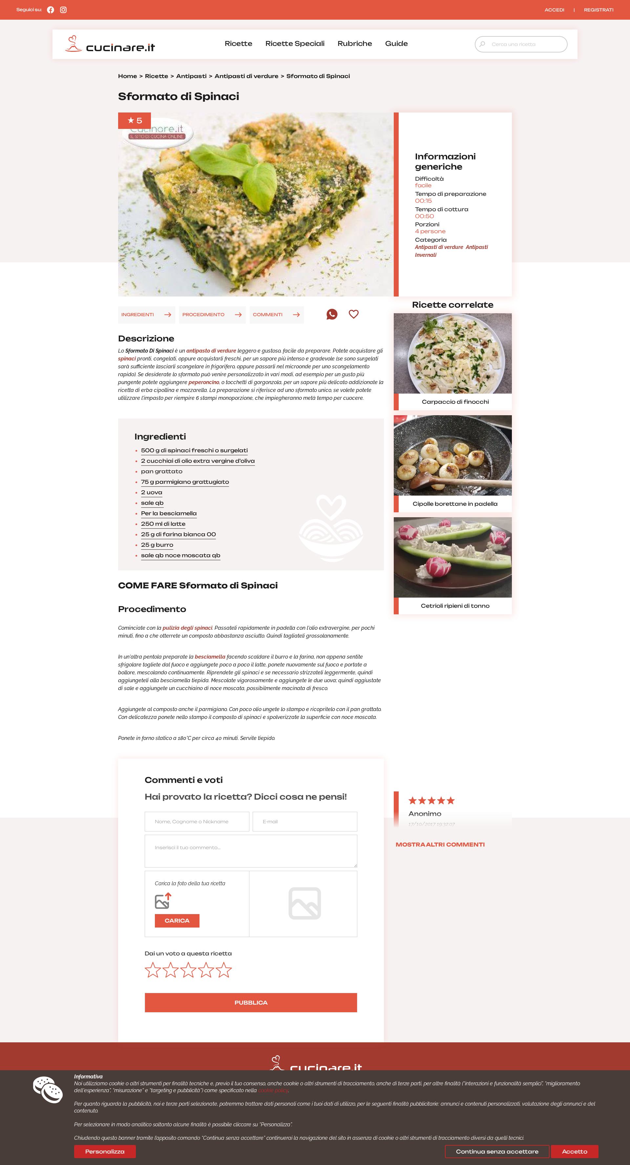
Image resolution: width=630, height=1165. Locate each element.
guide (396, 43)
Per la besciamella (169, 513)
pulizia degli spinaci (187, 628)
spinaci (127, 359)
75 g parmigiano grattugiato (185, 482)
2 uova (151, 492)
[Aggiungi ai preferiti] (354, 315)
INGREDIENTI (137, 314)
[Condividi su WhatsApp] (332, 318)
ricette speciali (295, 43)
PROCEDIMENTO (203, 314)
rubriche (355, 43)
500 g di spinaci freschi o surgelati (194, 450)
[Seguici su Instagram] (62, 9)
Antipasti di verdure (439, 247)
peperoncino (203, 382)
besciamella (210, 657)
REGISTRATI (599, 9)
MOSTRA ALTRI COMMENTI (440, 844)
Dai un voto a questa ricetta (188, 953)
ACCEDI (554, 9)
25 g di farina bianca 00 (178, 534)
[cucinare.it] (110, 43)
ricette (238, 43)
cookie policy (273, 1090)
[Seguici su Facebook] (49, 9)
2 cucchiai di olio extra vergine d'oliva (198, 461)
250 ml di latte (163, 524)
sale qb (152, 503)
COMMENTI (268, 314)
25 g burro (157, 545)
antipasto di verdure (211, 351)
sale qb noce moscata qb (180, 555)
